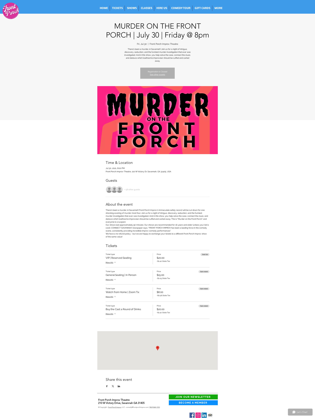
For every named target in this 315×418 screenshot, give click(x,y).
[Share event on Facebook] (107, 386)
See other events (157, 74)
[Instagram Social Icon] (198, 415)
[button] (161, 8)
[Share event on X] (113, 386)
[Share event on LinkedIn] (119, 386)
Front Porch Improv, (115, 407)
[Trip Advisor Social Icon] (210, 415)
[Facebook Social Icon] (192, 415)
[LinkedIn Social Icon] (204, 415)
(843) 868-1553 (155, 407)
